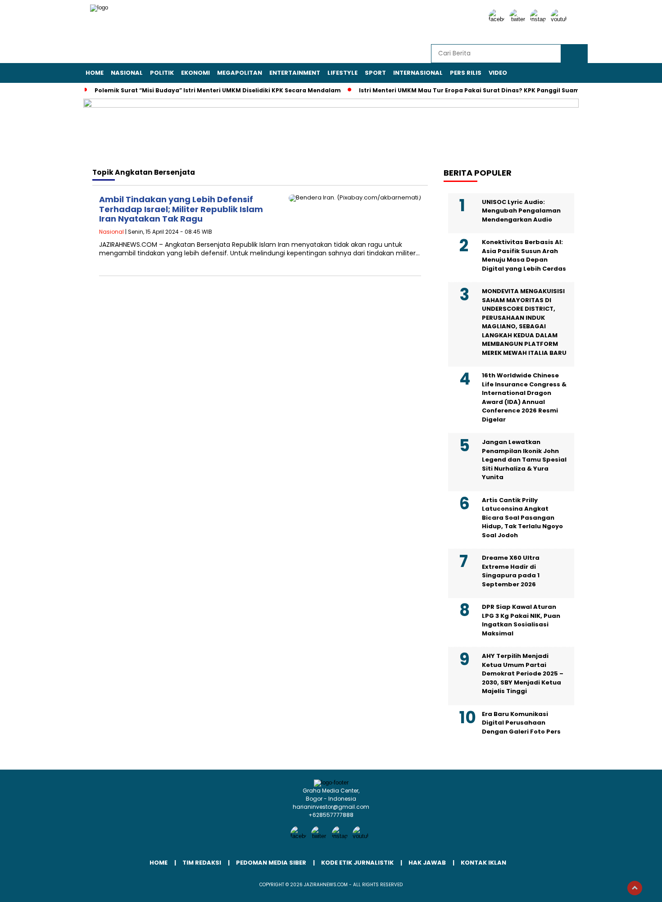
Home (95, 72)
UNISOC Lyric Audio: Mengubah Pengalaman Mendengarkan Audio (521, 211)
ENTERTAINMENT (294, 72)
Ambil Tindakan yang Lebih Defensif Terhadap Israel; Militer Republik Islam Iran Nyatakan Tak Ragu (181, 209)
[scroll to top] (635, 888)
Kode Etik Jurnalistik (357, 862)
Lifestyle (342, 72)
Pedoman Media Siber (271, 862)
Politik (162, 72)
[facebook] (498, 19)
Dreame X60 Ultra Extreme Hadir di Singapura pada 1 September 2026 (511, 571)
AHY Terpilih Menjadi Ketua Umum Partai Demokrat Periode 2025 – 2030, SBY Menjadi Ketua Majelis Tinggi (522, 673)
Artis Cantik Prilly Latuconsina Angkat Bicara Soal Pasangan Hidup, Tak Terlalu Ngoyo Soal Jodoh (522, 517)
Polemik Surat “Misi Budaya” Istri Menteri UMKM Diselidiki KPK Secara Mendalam (218, 90)
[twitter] (518, 19)
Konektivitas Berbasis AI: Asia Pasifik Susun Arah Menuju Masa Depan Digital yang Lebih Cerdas (524, 255)
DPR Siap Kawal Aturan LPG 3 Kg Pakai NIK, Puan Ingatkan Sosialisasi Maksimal (521, 620)
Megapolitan (239, 72)
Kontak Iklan (483, 862)
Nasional (127, 72)
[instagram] (539, 19)
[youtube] (560, 19)
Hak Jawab (427, 862)
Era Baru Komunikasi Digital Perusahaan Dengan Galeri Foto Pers (521, 723)
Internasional (418, 72)
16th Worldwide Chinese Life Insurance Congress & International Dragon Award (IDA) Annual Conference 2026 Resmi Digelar (524, 397)
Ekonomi (195, 72)
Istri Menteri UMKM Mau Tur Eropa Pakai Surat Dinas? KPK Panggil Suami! (471, 90)
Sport (375, 72)
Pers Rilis (465, 72)
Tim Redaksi (201, 862)
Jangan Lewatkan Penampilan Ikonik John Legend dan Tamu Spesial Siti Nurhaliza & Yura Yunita (524, 459)
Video (498, 72)
